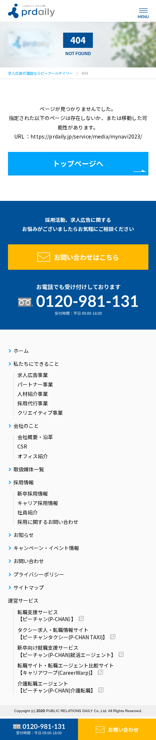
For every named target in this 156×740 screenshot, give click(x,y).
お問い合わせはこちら (86, 257)
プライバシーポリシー (38, 574)
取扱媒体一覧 (28, 469)
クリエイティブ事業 (40, 412)
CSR (22, 446)
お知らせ (23, 534)
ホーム (21, 350)
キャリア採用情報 (37, 503)
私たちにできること (36, 363)
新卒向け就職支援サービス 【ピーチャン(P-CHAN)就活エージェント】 (66, 651)
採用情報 (23, 482)
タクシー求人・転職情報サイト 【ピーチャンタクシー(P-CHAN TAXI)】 (62, 633)
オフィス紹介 (32, 456)
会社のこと (26, 425)
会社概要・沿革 (35, 437)
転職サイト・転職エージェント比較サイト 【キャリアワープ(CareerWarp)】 (65, 669)
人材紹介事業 (32, 393)
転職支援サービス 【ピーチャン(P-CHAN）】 (46, 615)
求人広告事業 (32, 375)
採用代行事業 (32, 403)
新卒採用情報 (32, 493)
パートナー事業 (35, 384)
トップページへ (78, 163)
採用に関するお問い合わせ (47, 521)
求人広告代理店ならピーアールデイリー (40, 73)
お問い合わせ (123, 729)
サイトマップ (28, 587)
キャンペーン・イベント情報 (46, 547)
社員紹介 (27, 512)
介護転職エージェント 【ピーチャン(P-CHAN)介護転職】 (56, 687)
